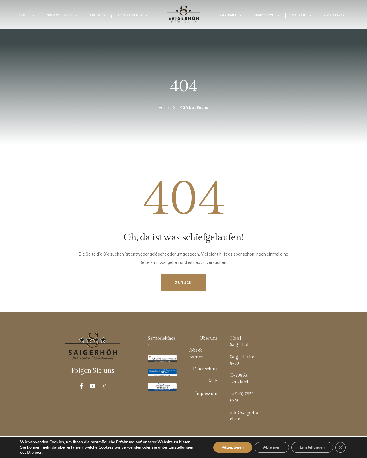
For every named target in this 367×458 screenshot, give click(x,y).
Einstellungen (181, 447)
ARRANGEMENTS (130, 15)
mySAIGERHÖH (334, 15)
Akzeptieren (233, 447)
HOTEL (24, 15)
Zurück (183, 282)
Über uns (209, 338)
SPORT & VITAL (264, 15)
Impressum (206, 393)
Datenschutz (205, 369)
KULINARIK (98, 15)
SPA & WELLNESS (59, 15)
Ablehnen (271, 447)
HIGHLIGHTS (227, 15)
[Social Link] (81, 386)
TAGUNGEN (299, 15)
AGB (213, 381)
